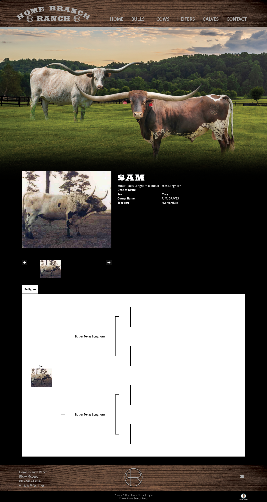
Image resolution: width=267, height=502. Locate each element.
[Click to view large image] (66, 209)
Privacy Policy (122, 495)
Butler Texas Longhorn (132, 186)
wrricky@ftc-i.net (31, 485)
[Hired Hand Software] (243, 497)
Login (149, 495)
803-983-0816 (30, 481)
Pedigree (30, 289)
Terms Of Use (138, 495)
